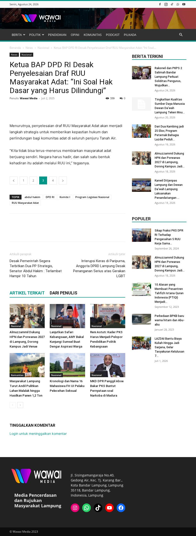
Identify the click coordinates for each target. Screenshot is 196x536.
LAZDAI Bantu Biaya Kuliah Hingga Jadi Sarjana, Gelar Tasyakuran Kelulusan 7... (169, 347)
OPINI (75, 35)
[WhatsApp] (177, 4)
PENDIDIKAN (57, 35)
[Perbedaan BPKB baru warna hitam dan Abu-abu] (141, 319)
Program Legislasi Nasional (92, 197)
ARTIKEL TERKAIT (27, 292)
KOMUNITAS (93, 35)
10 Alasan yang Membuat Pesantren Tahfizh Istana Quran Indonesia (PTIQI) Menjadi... (169, 293)
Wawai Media (29, 98)
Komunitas (17, 375)
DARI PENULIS (63, 292)
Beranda (15, 48)
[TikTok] (171, 4)
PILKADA (130, 35)
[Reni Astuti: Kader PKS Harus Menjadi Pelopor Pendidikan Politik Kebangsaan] (107, 316)
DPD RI (50, 197)
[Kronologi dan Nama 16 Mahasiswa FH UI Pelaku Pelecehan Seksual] (67, 365)
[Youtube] (183, 4)
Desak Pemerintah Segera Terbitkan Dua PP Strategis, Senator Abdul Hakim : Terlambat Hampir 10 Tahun (36, 268)
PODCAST (113, 35)
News (29, 48)
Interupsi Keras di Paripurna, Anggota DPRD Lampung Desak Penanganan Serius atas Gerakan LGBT (99, 268)
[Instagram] (166, 4)
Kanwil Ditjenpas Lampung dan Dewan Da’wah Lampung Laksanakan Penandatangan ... (169, 189)
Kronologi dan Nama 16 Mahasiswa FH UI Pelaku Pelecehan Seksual (67, 385)
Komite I (65, 197)
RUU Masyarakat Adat (25, 202)
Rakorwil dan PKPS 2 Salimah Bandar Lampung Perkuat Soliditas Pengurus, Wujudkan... (168, 76)
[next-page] (20, 405)
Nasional (43, 48)
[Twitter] (25, 109)
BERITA (17, 35)
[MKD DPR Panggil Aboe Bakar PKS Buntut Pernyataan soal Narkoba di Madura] (107, 365)
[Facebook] (160, 4)
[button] (180, 35)
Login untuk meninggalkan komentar (38, 433)
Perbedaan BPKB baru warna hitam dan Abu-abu (170, 320)
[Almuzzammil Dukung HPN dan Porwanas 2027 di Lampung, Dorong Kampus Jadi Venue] (27, 316)
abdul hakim (32, 197)
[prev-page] (13, 405)
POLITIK (35, 35)
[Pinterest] (36, 109)
